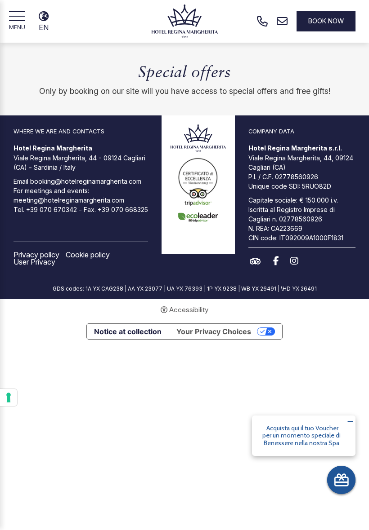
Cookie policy (88, 254)
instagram (296, 260)
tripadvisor (257, 261)
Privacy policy (36, 254)
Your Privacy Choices (213, 331)
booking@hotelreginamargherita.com (85, 181)
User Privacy (34, 261)
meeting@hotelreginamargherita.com (69, 200)
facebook (278, 260)
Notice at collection (128, 331)
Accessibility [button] (188, 309)
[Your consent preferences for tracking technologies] (8, 397)
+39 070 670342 (51, 209)
